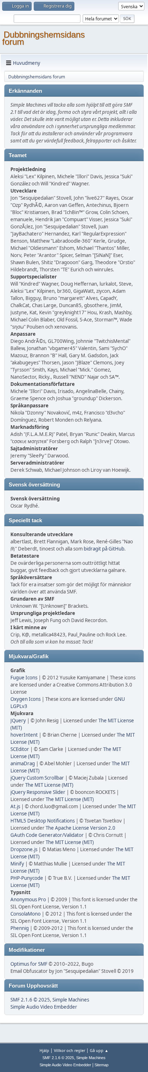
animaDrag (22, 763)
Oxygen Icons (25, 699)
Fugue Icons (23, 677)
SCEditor (19, 749)
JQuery (18, 720)
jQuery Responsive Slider (37, 792)
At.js (15, 806)
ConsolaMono (25, 914)
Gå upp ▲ (99, 1050)
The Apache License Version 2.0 (80, 828)
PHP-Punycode (26, 878)
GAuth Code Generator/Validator (47, 835)
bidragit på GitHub (104, 548)
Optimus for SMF (28, 964)
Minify (17, 863)
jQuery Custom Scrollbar (37, 778)
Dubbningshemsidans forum (43, 38)
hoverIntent (24, 735)
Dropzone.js (23, 849)
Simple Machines (70, 999)
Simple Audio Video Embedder (43, 1007)
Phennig (19, 928)
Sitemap (101, 1065)
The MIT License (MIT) (49, 785)
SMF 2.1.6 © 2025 (30, 999)
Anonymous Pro (28, 899)
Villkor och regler (69, 1050)
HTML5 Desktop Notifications (42, 821)
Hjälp (44, 1050)
